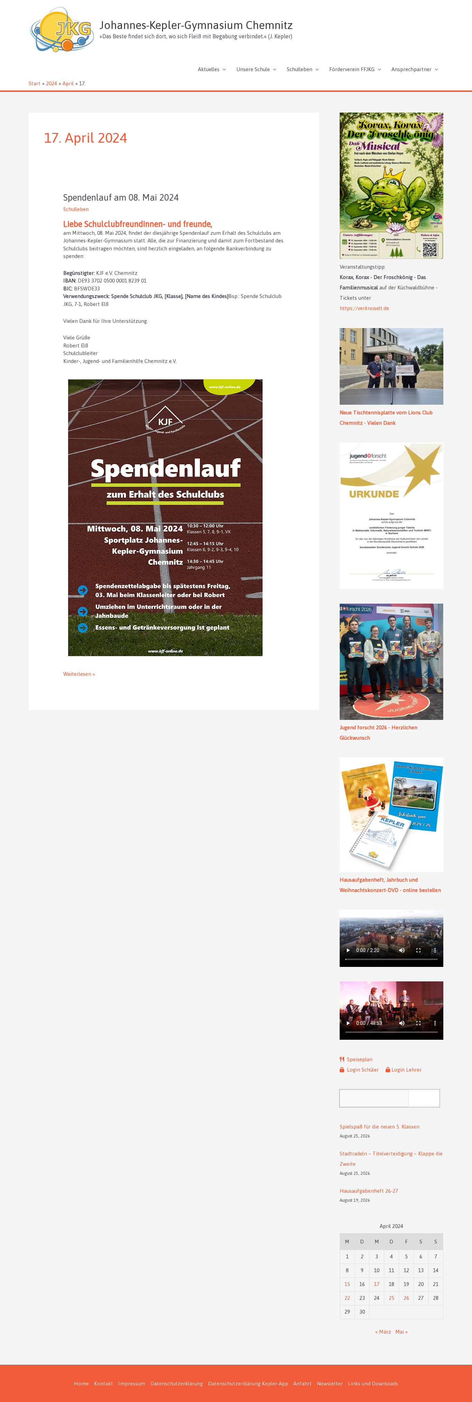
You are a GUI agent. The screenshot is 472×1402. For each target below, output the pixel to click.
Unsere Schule (253, 69)
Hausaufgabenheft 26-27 (369, 1191)
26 (406, 1298)
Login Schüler (362, 1070)
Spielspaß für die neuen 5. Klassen (379, 1127)
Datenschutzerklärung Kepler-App (248, 1383)
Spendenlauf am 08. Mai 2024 (121, 197)
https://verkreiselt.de (364, 308)
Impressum (131, 1383)
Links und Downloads (373, 1383)
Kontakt (103, 1383)
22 (347, 1298)
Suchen (425, 1098)
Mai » (401, 1332)
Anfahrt (302, 1383)
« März (383, 1332)
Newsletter (330, 1383)
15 (347, 1284)
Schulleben (299, 69)
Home (81, 1383)
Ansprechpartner (411, 69)
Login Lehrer (406, 1070)
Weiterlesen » (79, 674)
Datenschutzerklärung (176, 1383)
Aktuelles (208, 69)
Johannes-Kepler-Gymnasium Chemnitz (196, 25)
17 (376, 1284)
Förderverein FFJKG (352, 69)
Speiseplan (359, 1059)
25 (391, 1298)
